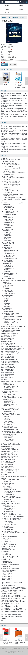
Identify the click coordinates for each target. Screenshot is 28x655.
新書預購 (21, 6)
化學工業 (10, 44)
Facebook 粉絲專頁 (4, 648)
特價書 (7, 13)
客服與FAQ (12, 648)
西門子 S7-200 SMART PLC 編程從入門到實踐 (7, 642)
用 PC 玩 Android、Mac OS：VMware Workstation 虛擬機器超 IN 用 (20, 86)
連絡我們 (18, 648)
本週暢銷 (7, 9)
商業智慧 (5, 84)
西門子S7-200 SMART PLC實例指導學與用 (20, 642)
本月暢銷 (21, 9)
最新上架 (7, 6)
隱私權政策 (23, 648)
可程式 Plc (10, 59)
